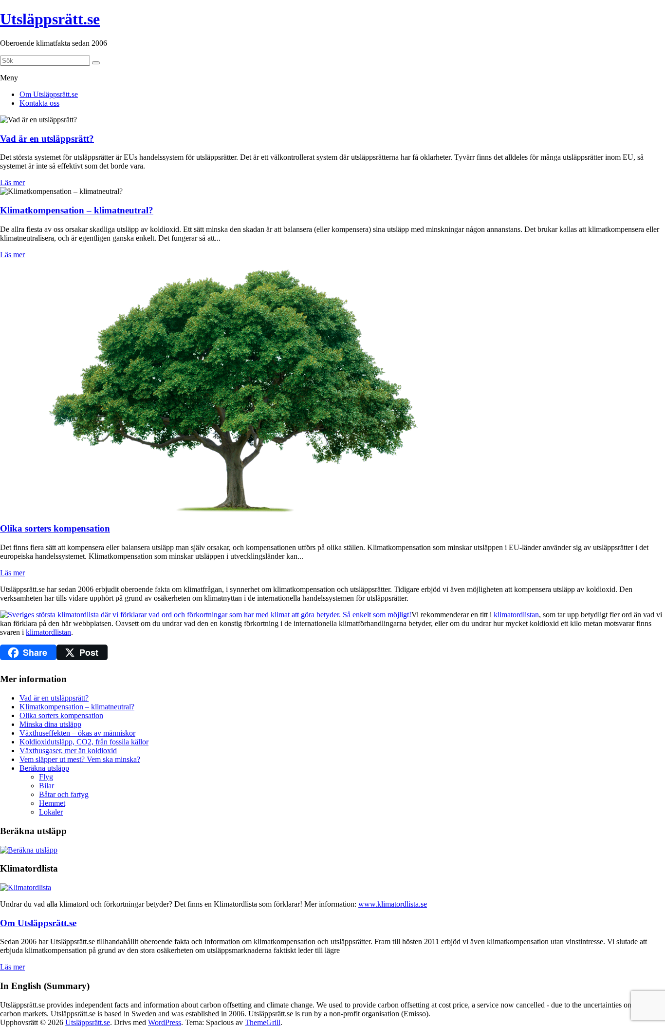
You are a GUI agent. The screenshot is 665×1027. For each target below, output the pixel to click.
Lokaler (51, 812)
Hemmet (52, 803)
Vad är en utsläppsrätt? (54, 698)
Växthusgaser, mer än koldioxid (68, 750)
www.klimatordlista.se (392, 904)
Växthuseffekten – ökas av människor (77, 733)
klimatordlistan (516, 614)
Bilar (46, 785)
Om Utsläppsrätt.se (48, 94)
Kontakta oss (39, 103)
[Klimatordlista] (25, 887)
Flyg (46, 777)
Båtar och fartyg (64, 794)
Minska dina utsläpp (50, 724)
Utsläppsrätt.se (50, 19)
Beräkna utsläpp (44, 768)
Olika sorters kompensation (61, 715)
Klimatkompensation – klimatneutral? (76, 707)
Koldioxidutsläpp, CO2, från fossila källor (83, 742)
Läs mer (12, 182)
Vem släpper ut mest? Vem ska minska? (79, 759)
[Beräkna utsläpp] (28, 850)
